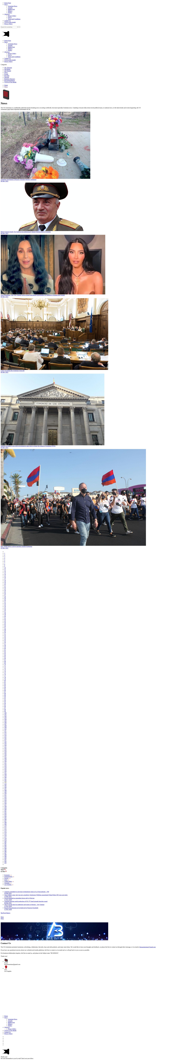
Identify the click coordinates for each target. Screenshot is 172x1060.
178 (5, 838)
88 (5, 693)
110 (5, 729)
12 (5, 571)
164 (5, 816)
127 (5, 756)
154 (5, 800)
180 (5, 842)
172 (5, 829)
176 (5, 835)
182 (5, 845)
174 (5, 832)
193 (5, 863)
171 (5, 827)
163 (5, 814)
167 (5, 821)
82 (5, 684)
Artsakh (10, 8)
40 (5, 616)
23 (5, 589)
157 (5, 805)
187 (5, 853)
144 (5, 784)
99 (5, 711)
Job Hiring (7, 69)
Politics (10, 12)
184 (5, 848)
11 (5, 569)
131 (5, 763)
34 (5, 606)
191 (5, 859)
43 (5, 621)
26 (5, 593)
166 (5, 819)
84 (5, 687)
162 (5, 813)
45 (5, 624)
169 (5, 824)
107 (5, 724)
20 (5, 584)
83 (5, 685)
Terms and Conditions (14, 19)
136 (5, 771)
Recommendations (9, 80)
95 (5, 705)
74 (5, 671)
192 (5, 861)
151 (5, 795)
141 (5, 779)
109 (5, 727)
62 (5, 651)
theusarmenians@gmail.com (148, 947)
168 (5, 822)
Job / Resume (8, 67)
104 (5, 719)
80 (5, 680)
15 (5, 576)
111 (5, 730)
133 (5, 766)
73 (5, 669)
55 (5, 640)
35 (5, 608)
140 (5, 777)
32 (5, 603)
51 (5, 634)
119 (5, 743)
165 (5, 817)
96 (5, 706)
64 (5, 655)
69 (5, 663)
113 (5, 734)
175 (5, 834)
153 (5, 798)
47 (5, 627)
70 (5, 664)
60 (5, 648)
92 (5, 700)
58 (5, 645)
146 (5, 787)
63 (5, 653)
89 (5, 695)
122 (5, 748)
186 (5, 851)
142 (5, 780)
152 (5, 796)
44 (5, 622)
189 (5, 856)
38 (5, 613)
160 (5, 809)
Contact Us (7, 20)
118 (5, 742)
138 (5, 774)
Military (10, 11)
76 (5, 674)
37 (5, 611)
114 (5, 735)
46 (5, 626)
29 (5, 598)
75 (5, 672)
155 (5, 801)
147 (5, 788)
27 (5, 595)
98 (5, 709)
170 (5, 825)
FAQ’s (10, 17)
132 (5, 764)
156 (5, 803)
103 (5, 717)
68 (5, 661)
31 (5, 601)
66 (5, 658)
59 (5, 647)
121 (5, 746)
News (6, 4)
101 (5, 714)
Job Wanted (7, 71)
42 (5, 619)
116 (5, 738)
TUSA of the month (10, 22)
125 (5, 753)
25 (5, 592)
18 (5, 580)
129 (5, 759)
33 (5, 605)
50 (5, 632)
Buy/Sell (6, 75)
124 (5, 751)
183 (5, 846)
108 (5, 726)
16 (5, 577)
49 (5, 630)
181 (5, 843)
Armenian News (12, 6)
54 (5, 639)
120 (5, 745)
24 (5, 590)
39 (5, 614)
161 (5, 811)
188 (5, 854)
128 (5, 758)
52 (5, 635)
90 (5, 697)
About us (6, 14)
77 (5, 676)
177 (5, 837)
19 (5, 582)
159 (5, 808)
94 (5, 703)
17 (5, 579)
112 (5, 732)
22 (5, 587)
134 (5, 767)
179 (5, 840)
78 (5, 677)
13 (5, 572)
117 (5, 740)
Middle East (11, 9)
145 (5, 785)
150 (5, 793)
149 (5, 792)
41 (5, 618)
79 (5, 679)
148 (5, 790)
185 (5, 850)
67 (5, 659)
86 (5, 690)
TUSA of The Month (10, 82)
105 (5, 721)
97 (5, 708)
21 (5, 585)
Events (6, 74)
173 (5, 830)
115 (5, 737)
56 (5, 642)
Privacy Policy (12, 16)
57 (5, 643)
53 (5, 637)
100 (5, 713)
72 (5, 668)
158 (5, 806)
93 (5, 701)
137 (5, 772)
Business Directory (9, 79)
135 (5, 769)
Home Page (7, 3)
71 (5, 666)
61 (5, 650)
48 (5, 629)
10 (5, 568)
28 (5, 597)
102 (5, 716)
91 (5, 698)
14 (5, 574)
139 (5, 776)
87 (5, 692)
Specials (6, 77)
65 (5, 656)
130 (5, 761)
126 (5, 755)
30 (5, 600)
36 (5, 609)
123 (5, 750)
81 (5, 682)
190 (5, 858)
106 (5, 722)
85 (5, 688)
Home (6, 85)
